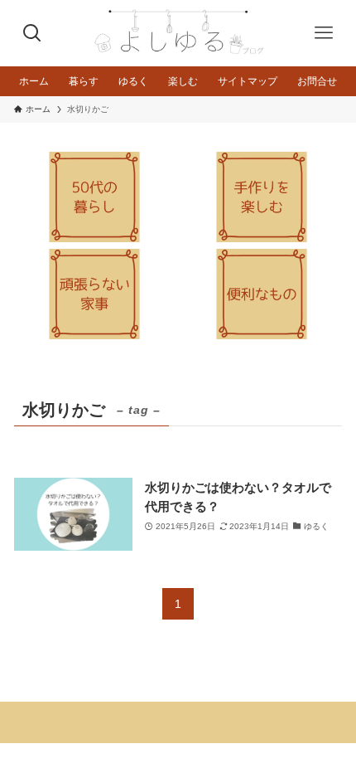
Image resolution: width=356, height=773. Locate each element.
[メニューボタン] (323, 33)
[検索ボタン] (32, 33)
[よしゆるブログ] (178, 33)
